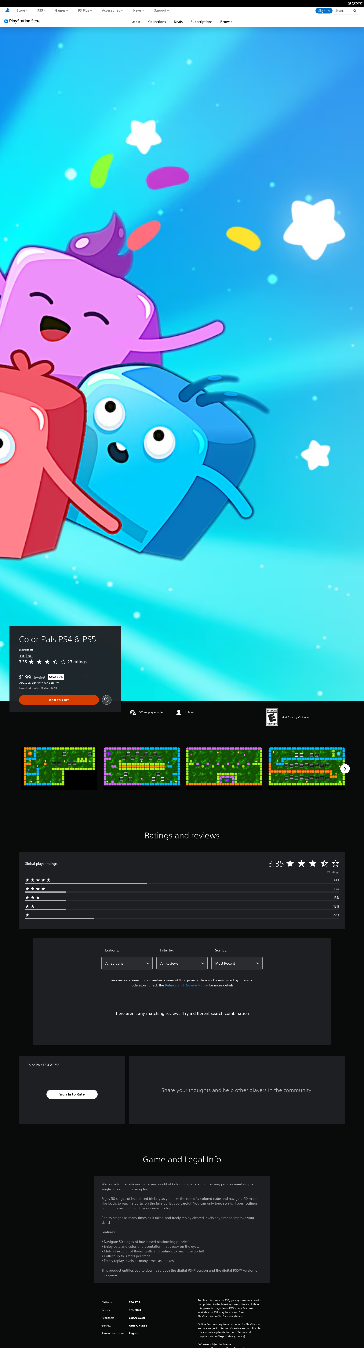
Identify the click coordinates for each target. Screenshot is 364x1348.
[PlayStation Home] (7, 10)
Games (60, 10)
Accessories (111, 10)
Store (21, 10)
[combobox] (127, 963)
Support (160, 10)
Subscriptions (202, 22)
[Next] (345, 768)
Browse (226, 22)
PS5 (40, 10)
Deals (178, 22)
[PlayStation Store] (23, 21)
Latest (135, 22)
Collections (157, 22)
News (137, 10)
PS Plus (83, 10)
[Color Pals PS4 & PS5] (59, 768)
